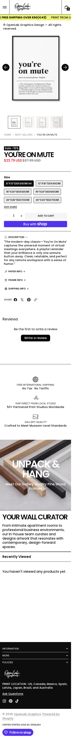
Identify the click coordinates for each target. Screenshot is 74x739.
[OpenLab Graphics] (12, 674)
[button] (4, 7)
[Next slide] (65, 67)
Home (7, 134)
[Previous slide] (5, 67)
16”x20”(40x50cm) (17, 191)
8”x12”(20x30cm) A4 (19, 183)
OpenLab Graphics (27, 714)
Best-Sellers (24, 134)
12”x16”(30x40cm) (49, 183)
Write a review (35, 338)
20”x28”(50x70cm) (17, 199)
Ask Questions (12, 694)
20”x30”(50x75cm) (47, 199)
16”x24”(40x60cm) (47, 191)
